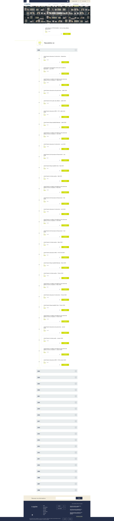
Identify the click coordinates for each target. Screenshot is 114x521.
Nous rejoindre (84, 1)
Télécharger (66, 33)
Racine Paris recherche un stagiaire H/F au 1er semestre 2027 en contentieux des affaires (76, 509)
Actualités (47, 16)
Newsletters (52, 16)
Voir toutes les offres (79, 516)
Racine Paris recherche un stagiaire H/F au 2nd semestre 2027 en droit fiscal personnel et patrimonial (76, 513)
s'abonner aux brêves (74, 1)
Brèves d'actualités (65, 16)
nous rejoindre (60, 508)
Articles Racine (59, 16)
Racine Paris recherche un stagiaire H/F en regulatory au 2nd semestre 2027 (75, 506)
